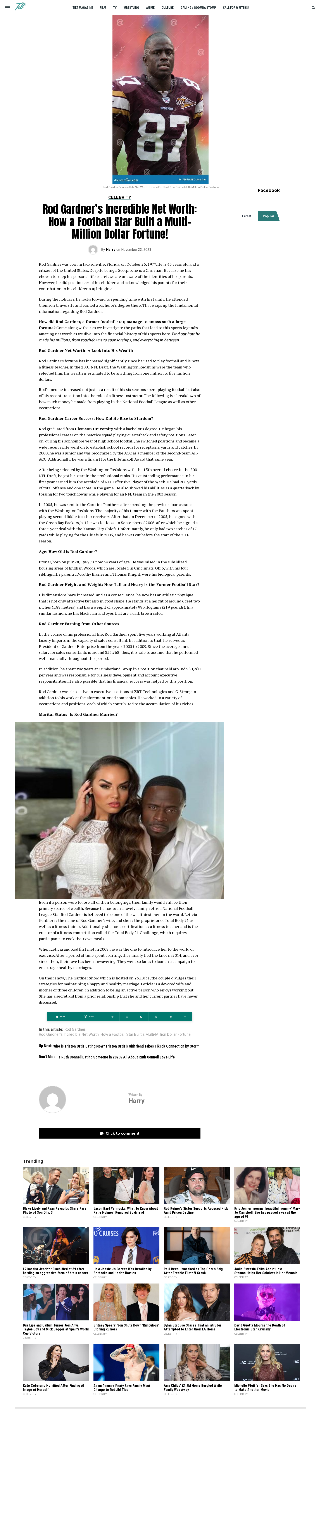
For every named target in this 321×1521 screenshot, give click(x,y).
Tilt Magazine (82, 7)
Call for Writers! (236, 7)
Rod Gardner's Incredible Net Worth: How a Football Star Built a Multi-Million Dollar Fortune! (115, 1035)
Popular (268, 216)
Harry (110, 250)
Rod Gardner (74, 1030)
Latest (246, 216)
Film (103, 7)
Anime (150, 7)
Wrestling (131, 7)
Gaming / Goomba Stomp (198, 7)
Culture (168, 7)
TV (115, 7)
